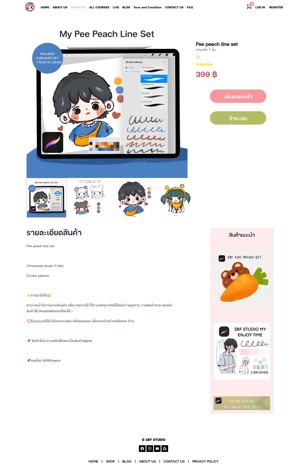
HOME (93, 461)
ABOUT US (147, 461)
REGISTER (276, 7)
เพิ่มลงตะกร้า (238, 96)
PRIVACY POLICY (205, 461)
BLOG (126, 461)
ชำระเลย (238, 118)
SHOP (110, 461)
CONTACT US (174, 461)
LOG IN (260, 7)
